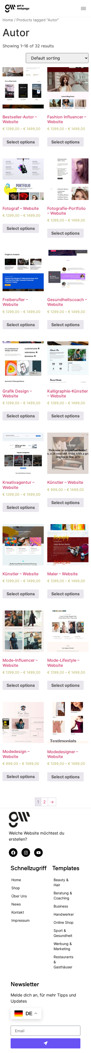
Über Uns (19, 896)
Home (8, 20)
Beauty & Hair (61, 882)
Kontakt (17, 912)
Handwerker (64, 914)
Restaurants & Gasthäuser (63, 962)
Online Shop (64, 922)
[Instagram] (25, 852)
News (16, 904)
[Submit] (45, 1043)
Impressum (20, 920)
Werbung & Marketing (63, 946)
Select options (21, 141)
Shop (15, 888)
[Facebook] (13, 852)
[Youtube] (38, 852)
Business (61, 906)
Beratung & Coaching (63, 895)
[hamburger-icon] (83, 8)
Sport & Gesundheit (63, 933)
